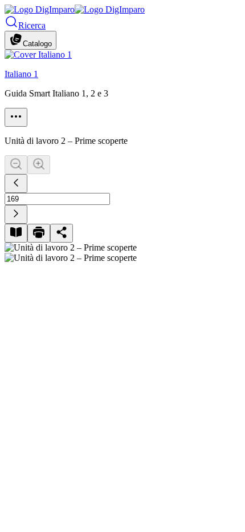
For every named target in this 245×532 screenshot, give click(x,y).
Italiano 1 (21, 74)
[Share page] (61, 233)
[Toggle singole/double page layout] (16, 233)
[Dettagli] (16, 117)
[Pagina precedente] (16, 183)
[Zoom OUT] (16, 164)
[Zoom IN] (38, 164)
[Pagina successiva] (16, 214)
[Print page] (38, 233)
